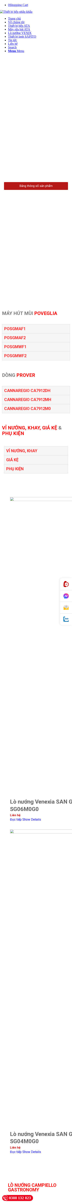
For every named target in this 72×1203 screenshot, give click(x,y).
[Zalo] (66, 619)
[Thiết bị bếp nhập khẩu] (16, 11)
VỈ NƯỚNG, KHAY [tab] (21, 450)
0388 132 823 (20, 1198)
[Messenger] (66, 596)
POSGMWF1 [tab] (15, 346)
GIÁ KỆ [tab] (12, 459)
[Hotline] (66, 584)
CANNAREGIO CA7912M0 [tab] (27, 408)
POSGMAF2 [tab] (15, 337)
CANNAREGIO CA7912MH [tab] (27, 399)
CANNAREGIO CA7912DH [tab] (27, 390)
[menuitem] (40, 18)
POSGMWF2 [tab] (15, 355)
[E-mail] (66, 608)
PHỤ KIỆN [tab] (15, 468)
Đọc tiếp (16, 819)
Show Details (31, 819)
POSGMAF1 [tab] (15, 328)
